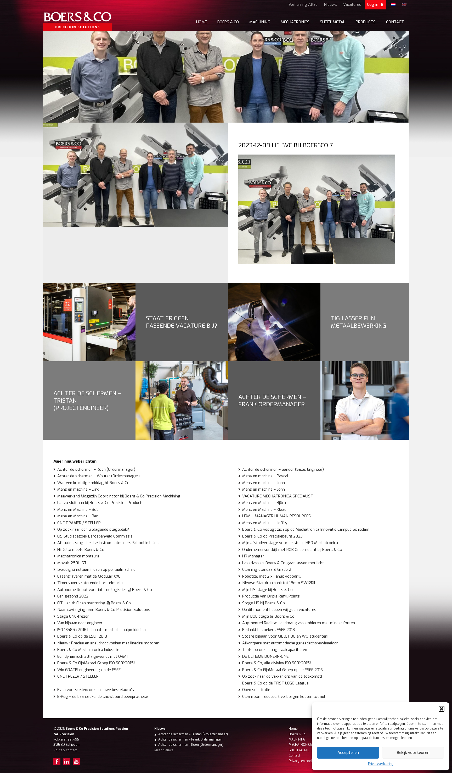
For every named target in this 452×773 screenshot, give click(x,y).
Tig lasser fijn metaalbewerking (358, 322)
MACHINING (259, 22)
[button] (441, 708)
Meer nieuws (163, 750)
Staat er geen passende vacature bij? (181, 322)
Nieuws (330, 4)
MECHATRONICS (295, 22)
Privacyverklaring (380, 764)
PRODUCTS (366, 22)
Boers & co (228, 22)
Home (201, 22)
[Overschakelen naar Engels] (404, 4)
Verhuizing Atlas (303, 4)
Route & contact (65, 750)
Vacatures (352, 4)
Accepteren (348, 752)
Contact (395, 22)
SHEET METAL (332, 22)
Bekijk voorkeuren (413, 752)
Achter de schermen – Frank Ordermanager (272, 400)
